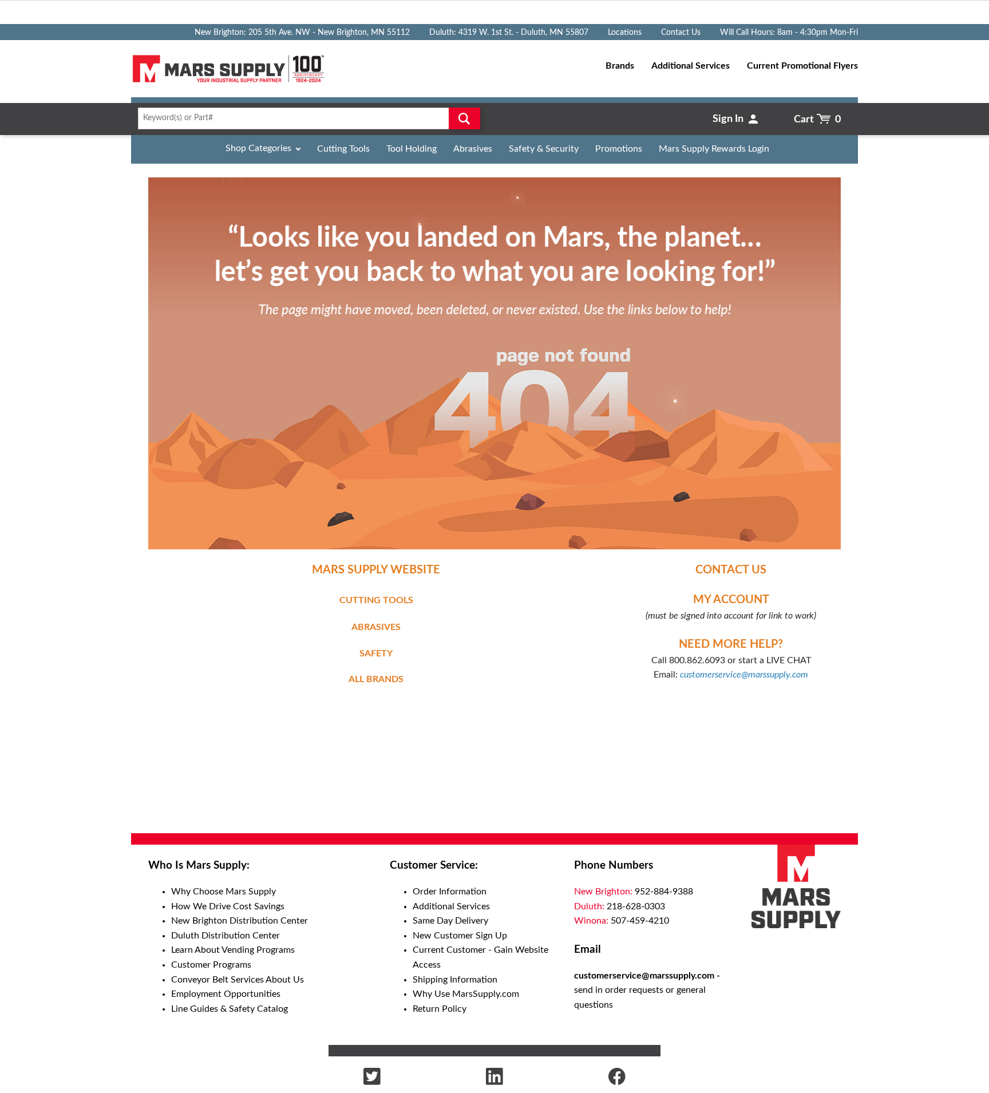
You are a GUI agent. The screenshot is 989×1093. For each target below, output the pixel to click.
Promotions (618, 148)
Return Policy (439, 1008)
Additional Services (451, 906)
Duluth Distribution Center (225, 935)
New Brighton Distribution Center (239, 920)
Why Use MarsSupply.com (466, 994)
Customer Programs (211, 964)
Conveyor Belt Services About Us (237, 979)
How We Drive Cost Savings (227, 906)
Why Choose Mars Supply (223, 891)
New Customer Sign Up (460, 935)
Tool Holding (411, 148)
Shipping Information (455, 979)
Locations (625, 33)
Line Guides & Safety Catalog (229, 1008)
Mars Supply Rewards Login (714, 148)
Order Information (449, 891)
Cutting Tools (343, 148)
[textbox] (305, 118)
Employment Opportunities (225, 994)
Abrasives (472, 148)
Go (464, 118)
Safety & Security (544, 148)
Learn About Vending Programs (233, 950)
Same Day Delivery (450, 920)
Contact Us (681, 33)
